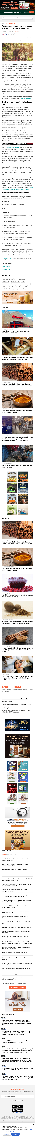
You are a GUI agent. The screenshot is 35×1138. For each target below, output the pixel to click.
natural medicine (19, 38)
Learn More (6, 1134)
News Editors (10, 435)
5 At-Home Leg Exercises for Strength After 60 (14, 983)
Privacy (3, 1117)
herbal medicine (15, 281)
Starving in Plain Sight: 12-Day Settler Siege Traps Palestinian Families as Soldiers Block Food (14, 870)
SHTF (7, 40)
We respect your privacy (17, 1100)
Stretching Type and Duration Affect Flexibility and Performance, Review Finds (14, 953)
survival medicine (16, 40)
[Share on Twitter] (10, 34)
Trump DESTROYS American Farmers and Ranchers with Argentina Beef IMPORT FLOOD (17, 1041)
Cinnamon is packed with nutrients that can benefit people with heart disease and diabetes (17, 385)
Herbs (7, 38)
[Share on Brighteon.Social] (3, 34)
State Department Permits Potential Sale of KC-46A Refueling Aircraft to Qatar (15, 864)
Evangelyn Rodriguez (12, 408)
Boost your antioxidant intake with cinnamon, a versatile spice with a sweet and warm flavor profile (17, 649)
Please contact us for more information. (11, 712)
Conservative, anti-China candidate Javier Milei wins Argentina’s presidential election (17, 358)
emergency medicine (18, 37)
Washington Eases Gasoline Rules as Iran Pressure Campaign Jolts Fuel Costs (14, 890)
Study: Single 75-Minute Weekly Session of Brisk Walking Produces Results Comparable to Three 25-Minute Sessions (17, 942)
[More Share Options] (13, 34)
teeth (22, 40)
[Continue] (32, 1096)
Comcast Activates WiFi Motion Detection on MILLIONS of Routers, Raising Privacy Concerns (17, 879)
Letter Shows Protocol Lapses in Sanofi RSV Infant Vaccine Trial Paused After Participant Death (17, 885)
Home (3, 23)
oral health (26, 38)
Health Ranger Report (8, 1014)
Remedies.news (6, 258)
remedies (4, 40)
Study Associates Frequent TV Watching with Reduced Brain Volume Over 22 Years (16, 947)
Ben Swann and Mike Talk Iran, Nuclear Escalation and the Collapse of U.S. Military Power (17, 1069)
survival (10, 40)
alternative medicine (8, 37)
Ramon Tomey (10, 329)
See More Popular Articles (17, 987)
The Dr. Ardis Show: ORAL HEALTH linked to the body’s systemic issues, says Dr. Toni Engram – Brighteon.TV (17, 678)
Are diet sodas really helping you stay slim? (12, 974)
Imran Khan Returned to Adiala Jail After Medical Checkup (16, 927)
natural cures (12, 38)
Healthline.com (6, 269)
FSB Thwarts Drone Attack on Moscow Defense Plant (15, 875)
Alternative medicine (10, 23)
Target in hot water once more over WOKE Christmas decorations (16, 332)
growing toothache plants (12, 147)
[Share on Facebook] (6, 34)
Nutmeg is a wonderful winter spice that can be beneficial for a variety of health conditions (17, 622)
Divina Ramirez (11, 31)
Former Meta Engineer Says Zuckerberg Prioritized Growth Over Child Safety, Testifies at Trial (16, 901)
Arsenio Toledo (10, 382)
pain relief (31, 38)
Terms (7, 1117)
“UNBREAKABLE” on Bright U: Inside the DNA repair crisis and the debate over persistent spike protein (16, 895)
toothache (26, 40)
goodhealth (26, 37)
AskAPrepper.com (26, 98)
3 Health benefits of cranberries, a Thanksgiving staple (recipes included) (17, 596)
